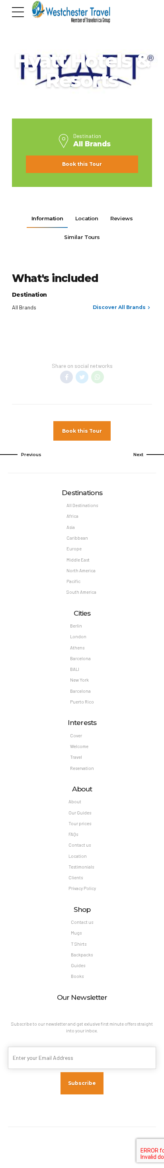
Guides (78, 965)
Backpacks (82, 954)
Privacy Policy (82, 888)
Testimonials (81, 866)
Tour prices (79, 823)
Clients (75, 877)
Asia (70, 527)
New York (79, 679)
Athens (77, 647)
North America (81, 570)
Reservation (82, 768)
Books (77, 976)
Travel (76, 757)
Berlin (76, 625)
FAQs (73, 834)
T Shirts (78, 943)
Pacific (73, 581)
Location (77, 856)
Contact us (79, 844)
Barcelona (80, 658)
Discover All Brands (119, 307)
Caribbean (77, 537)
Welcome (79, 746)
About (74, 801)
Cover (76, 735)
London (78, 636)
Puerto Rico (82, 701)
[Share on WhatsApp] (97, 377)
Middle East (78, 559)
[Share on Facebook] (66, 377)
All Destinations (82, 505)
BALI (74, 669)
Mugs (76, 932)
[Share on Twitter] (82, 377)
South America (81, 592)
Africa (72, 516)
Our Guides (79, 812)
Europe (74, 548)
